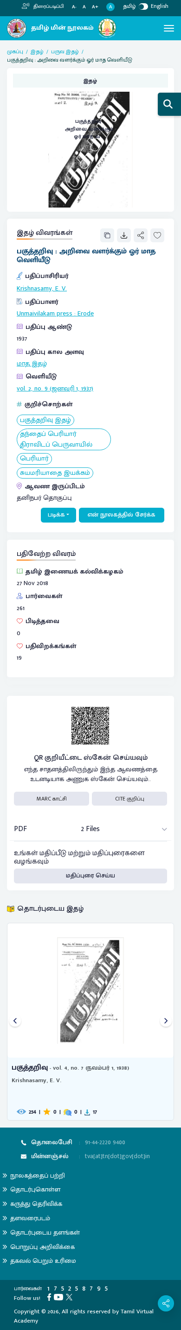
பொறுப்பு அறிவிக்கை (42, 1247)
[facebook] (50, 1297)
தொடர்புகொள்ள (35, 1189)
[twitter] (70, 1297)
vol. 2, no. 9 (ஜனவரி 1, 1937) (55, 388)
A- (74, 7)
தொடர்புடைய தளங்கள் (45, 1232)
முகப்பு (15, 51)
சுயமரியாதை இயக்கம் (55, 473)
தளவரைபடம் (30, 1218)
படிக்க (56, 515)
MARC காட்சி (52, 798)
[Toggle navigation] (169, 28)
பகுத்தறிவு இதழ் (45, 420)
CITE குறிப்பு (129, 798)
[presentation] (15, 1022)
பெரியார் (34, 459)
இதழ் (37, 51)
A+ (95, 7)
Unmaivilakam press (44, 313)
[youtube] (60, 1297)
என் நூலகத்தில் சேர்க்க (121, 515)
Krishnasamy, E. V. (42, 288)
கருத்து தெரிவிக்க (36, 1204)
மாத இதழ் (32, 363)
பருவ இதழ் (65, 51)
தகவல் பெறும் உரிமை (43, 1261)
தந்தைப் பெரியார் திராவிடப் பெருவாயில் (56, 439)
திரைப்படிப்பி (48, 6)
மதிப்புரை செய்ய (90, 875)
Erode (86, 313)
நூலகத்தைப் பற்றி (37, 1175)
